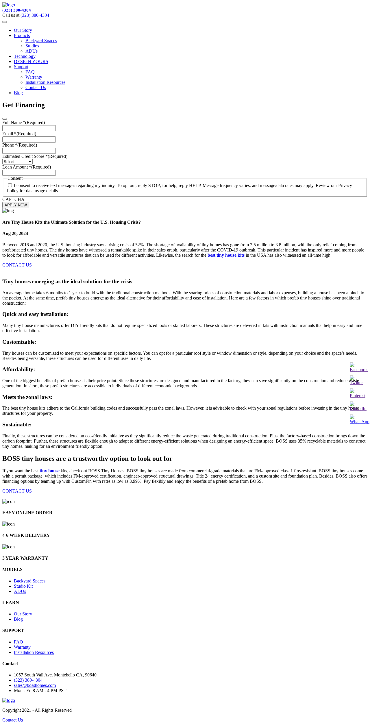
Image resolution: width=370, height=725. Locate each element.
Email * (19, 133)
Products (22, 35)
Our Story (23, 30)
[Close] (4, 119)
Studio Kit (23, 586)
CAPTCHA (13, 199)
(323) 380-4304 (16, 10)
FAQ (30, 71)
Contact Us (35, 87)
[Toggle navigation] (4, 22)
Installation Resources (45, 82)
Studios (32, 45)
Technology (25, 56)
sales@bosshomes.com (35, 685)
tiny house (50, 470)
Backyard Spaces (41, 40)
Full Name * (23, 122)
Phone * (19, 145)
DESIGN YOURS (31, 61)
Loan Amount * (26, 166)
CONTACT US (17, 264)
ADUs (31, 51)
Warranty (33, 77)
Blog (18, 92)
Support (21, 66)
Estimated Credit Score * (34, 156)
